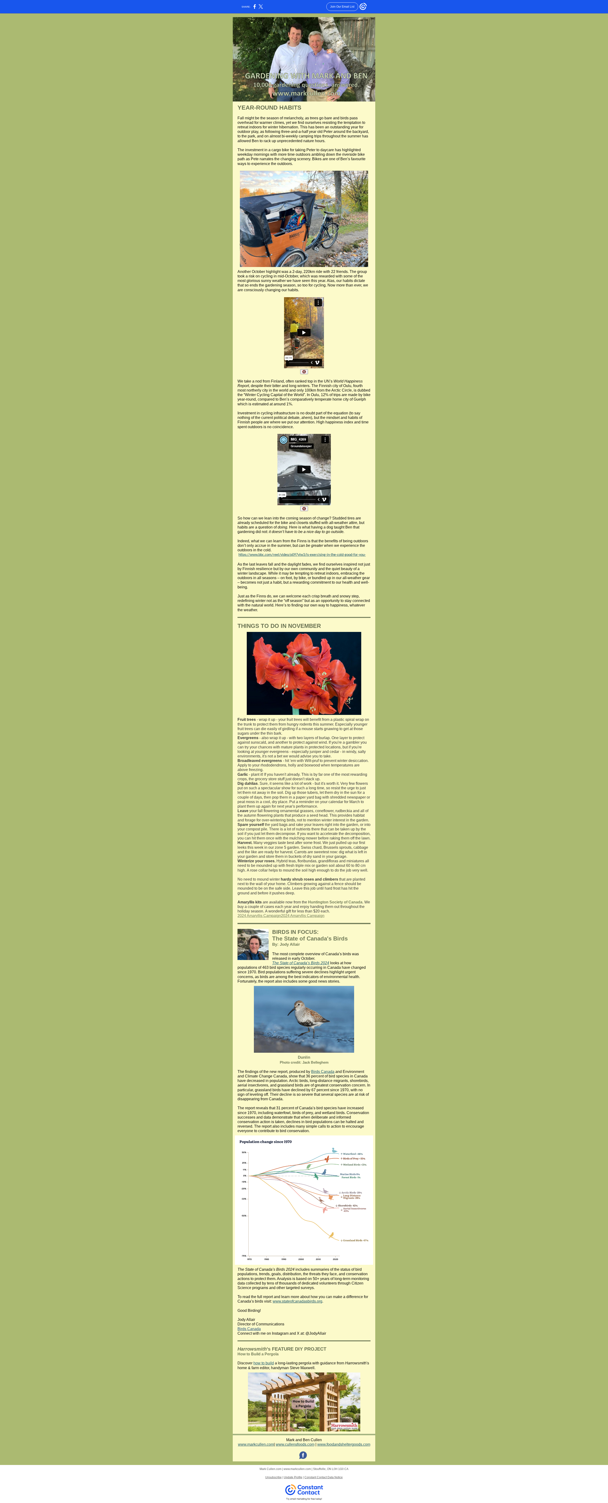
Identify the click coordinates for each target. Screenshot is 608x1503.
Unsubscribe (273, 1477)
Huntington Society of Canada (335, 902)
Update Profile (293, 1477)
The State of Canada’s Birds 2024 (300, 963)
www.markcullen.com (256, 1444)
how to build (263, 1363)
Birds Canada (322, 1072)
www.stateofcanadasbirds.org (297, 1301)
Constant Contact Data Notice (323, 1477)
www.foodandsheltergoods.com (343, 1444)
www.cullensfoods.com (295, 1444)
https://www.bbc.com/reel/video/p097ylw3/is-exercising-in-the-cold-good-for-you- (302, 555)
